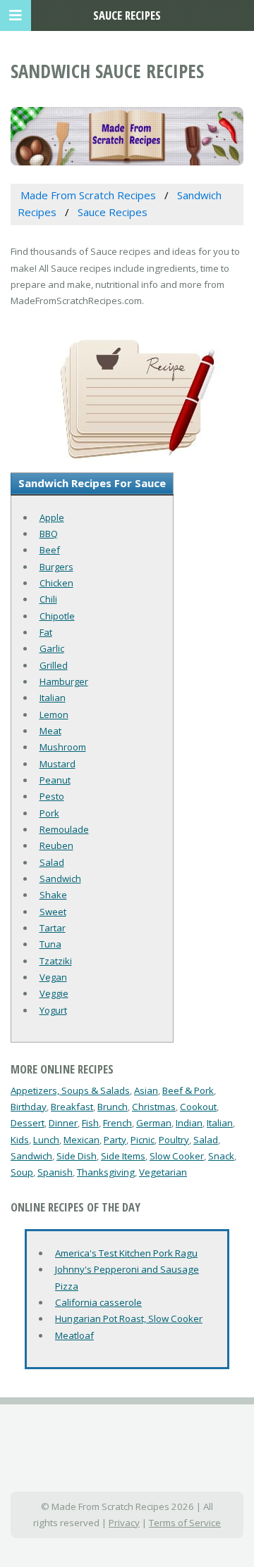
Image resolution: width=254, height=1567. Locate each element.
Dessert (27, 1122)
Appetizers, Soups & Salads (70, 1090)
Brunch (112, 1106)
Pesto (52, 796)
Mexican (81, 1139)
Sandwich (60, 878)
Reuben (56, 845)
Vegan (53, 977)
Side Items (123, 1156)
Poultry (174, 1139)
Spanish (55, 1172)
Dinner (63, 1122)
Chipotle (57, 616)
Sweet (53, 911)
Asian (146, 1090)
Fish (90, 1122)
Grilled (54, 665)
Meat (50, 730)
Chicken (56, 583)
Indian (189, 1122)
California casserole (98, 1302)
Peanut (55, 780)
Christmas (154, 1106)
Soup (22, 1172)
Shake (53, 894)
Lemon (54, 714)
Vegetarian (163, 1172)
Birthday (29, 1106)
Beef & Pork (188, 1090)
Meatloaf (74, 1335)
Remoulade (64, 829)
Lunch (46, 1139)
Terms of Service (185, 1522)
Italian (53, 697)
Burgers (56, 566)
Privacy (124, 1522)
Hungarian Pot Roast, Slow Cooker (128, 1318)
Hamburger (64, 681)
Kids (20, 1139)
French (117, 1122)
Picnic (143, 1139)
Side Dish (76, 1156)
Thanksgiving (106, 1172)
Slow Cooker (177, 1156)
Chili (48, 599)
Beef (50, 549)
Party (115, 1139)
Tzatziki (56, 961)
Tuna (50, 944)
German (153, 1122)
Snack (221, 1156)
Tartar (53, 927)
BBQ (49, 533)
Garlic (52, 648)
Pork (49, 813)
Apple (52, 517)
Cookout (198, 1106)
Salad (52, 862)
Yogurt (53, 1010)
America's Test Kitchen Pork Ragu (126, 1253)
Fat (46, 632)
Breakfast (72, 1106)
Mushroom (63, 747)
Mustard (57, 763)
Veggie (54, 993)
